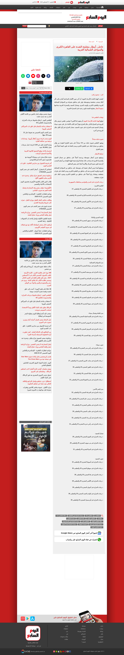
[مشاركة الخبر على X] (69, 88)
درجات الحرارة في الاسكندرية (71, 521)
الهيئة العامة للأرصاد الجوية (92, 121)
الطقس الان (85, 521)
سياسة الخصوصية (30, 646)
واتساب (78, 88)
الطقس (97, 516)
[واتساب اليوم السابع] (23, 76)
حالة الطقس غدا (61, 516)
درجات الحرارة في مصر (96, 524)
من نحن (39, 646)
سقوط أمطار (99, 108)
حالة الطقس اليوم (97, 521)
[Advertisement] (62, 596)
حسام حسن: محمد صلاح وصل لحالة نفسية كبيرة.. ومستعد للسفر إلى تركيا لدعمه (75, 26)
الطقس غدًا (89, 516)
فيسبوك (87, 88)
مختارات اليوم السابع (44, 422)
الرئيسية (100, 42)
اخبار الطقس (71, 519)
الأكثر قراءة (48, 239)
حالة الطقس (81, 519)
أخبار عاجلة (91, 42)
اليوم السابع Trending (45, 92)
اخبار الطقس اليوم (97, 527)
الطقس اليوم (91, 519)
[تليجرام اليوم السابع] (28, 76)
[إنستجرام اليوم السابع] (38, 76)
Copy (23, 88)
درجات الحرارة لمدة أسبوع (69, 524)
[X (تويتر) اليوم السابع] (43, 76)
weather (100, 519)
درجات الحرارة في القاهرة (76, 516)
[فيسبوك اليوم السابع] (48, 76)
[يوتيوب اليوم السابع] (33, 76)
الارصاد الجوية (83, 524)
